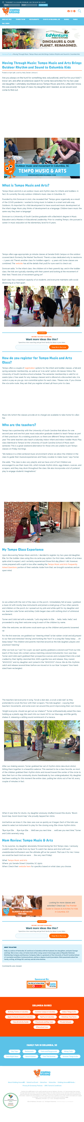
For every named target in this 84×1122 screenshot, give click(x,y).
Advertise (43, 1082)
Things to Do (20, 19)
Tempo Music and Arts (17, 860)
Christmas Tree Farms (69, 1017)
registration (30, 368)
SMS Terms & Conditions (52, 1085)
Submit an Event (32, 1082)
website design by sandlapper (65, 1101)
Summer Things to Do (70, 1056)
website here (25, 866)
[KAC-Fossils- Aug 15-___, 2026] (42, 48)
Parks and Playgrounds (49, 1051)
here (67, 1097)
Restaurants (34, 19)
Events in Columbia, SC (51, 19)
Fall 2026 (6, 23)
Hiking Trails (68, 1051)
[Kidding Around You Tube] (42, 988)
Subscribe (52, 1082)
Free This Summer (49, 1056)
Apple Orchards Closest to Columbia (20, 1017)
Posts (9, 54)
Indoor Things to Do (69, 1012)
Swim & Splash (30, 1056)
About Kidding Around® (16, 1082)
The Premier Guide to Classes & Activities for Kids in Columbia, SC (62, 909)
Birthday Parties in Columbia (18, 1012)
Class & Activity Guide (20, 1022)
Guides (66, 19)
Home (4, 54)
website (19, 263)
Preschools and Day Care (44, 1022)
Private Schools (65, 1022)
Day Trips (14, 1051)
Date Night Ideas (12, 1056)
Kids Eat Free (7, 19)
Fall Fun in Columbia (47, 1017)
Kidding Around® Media (66, 1082)
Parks (75, 19)
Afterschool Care (42, 1027)
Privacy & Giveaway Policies (33, 1085)
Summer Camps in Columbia (45, 1012)
